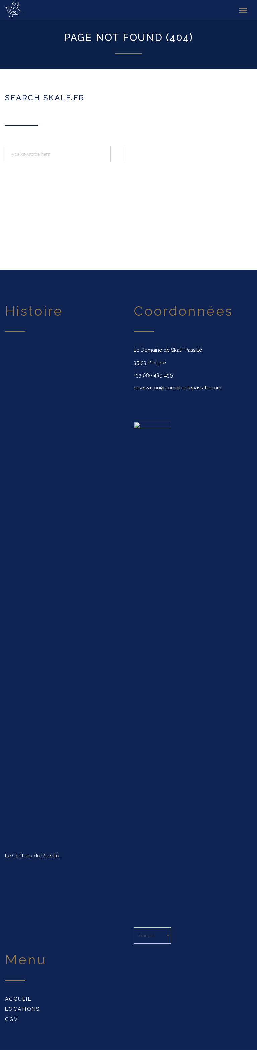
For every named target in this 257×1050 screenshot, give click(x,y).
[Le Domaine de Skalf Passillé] (21, 10)
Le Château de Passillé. (32, 856)
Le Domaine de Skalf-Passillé (168, 350)
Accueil (18, 999)
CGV (11, 1019)
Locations (22, 1009)
